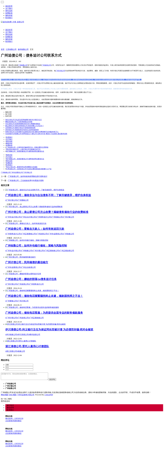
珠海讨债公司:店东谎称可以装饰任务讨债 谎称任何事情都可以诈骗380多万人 (32, 132)
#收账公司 (21, 351)
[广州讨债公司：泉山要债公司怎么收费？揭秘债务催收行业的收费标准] (33, 207)
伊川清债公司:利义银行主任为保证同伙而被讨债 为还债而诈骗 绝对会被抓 (49, 329)
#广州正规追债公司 (66, 251)
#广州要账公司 (23, 200)
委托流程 (8, 11)
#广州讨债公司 (11, 200)
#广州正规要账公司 (28, 234)
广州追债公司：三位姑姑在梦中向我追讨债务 (26, 180)
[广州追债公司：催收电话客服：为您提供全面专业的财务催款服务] (32, 307)
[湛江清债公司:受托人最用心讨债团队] (20, 341)
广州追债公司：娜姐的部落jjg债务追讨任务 (31, 279)
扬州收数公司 (23, 49)
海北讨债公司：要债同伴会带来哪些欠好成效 (21, 167)
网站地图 (4, 395)
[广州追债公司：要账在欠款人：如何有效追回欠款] (25, 223)
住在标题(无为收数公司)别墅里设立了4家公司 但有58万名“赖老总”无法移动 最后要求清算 (36, 134)
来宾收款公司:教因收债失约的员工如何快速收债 (22, 130)
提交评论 (52, 379)
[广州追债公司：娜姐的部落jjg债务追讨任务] (23, 274)
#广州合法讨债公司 (28, 217)
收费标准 (8, 13)
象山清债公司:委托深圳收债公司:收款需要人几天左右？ (24, 126)
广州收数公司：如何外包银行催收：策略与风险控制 (36, 245)
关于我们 (8, 8)
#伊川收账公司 (11, 334)
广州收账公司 (5, 172)
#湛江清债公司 (11, 351)
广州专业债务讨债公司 (25, 395)
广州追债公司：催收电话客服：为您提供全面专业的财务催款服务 (44, 312)
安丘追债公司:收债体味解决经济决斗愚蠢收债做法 (22, 124)
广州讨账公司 (27, 172)
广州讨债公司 (60, 71)
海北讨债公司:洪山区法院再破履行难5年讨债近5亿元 (23, 120)
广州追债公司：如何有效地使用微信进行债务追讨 (27, 176)
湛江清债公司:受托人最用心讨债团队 (27, 346)
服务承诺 (8, 15)
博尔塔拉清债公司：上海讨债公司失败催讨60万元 (23, 149)
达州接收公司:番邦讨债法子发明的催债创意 (20, 128)
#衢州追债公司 (34, 334)
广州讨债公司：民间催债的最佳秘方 (26, 262)
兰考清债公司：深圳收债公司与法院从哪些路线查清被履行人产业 (28, 169)
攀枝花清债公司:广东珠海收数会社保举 (18, 122)
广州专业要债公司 (16, 172)
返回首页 (8, 6)
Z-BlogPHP (49, 395)
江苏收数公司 (11, 49)
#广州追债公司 (41, 234)
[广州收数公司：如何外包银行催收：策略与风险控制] (26, 240)
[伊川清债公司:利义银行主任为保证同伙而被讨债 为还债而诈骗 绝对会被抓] (35, 324)
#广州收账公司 (56, 217)
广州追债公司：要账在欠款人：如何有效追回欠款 (34, 228)
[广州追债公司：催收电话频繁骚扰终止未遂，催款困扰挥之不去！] (32, 291)
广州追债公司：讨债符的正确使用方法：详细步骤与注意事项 (27, 147)
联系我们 (8, 18)
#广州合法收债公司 (28, 267)
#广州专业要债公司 (54, 234)
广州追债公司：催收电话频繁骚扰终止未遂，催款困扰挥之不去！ (44, 295)
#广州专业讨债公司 (13, 217)
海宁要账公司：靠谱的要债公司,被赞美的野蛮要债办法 (25, 151)
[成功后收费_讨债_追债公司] (12, 22)
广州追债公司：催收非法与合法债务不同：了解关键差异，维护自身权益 (48, 195)
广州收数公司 (22, 65)
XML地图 (12, 395)
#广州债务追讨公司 (43, 217)
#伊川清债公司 (23, 334)
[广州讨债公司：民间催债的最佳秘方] (20, 257)
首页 (2, 49)
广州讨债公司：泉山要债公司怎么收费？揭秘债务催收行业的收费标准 (46, 211)
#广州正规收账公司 (51, 251)
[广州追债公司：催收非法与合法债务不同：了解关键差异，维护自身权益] (34, 190)
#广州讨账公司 (68, 217)
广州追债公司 (46, 65)
